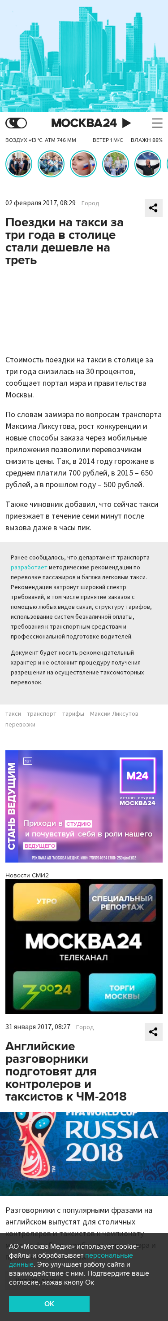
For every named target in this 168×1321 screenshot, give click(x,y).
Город (90, 203)
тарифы (73, 714)
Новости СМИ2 (27, 875)
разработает (29, 567)
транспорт (41, 714)
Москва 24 (84, 123)
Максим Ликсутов (114, 714)
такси (13, 714)
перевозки (20, 725)
